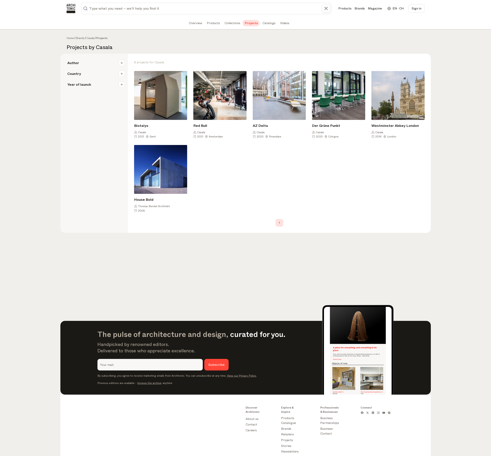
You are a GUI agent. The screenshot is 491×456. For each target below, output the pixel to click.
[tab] (195, 23)
